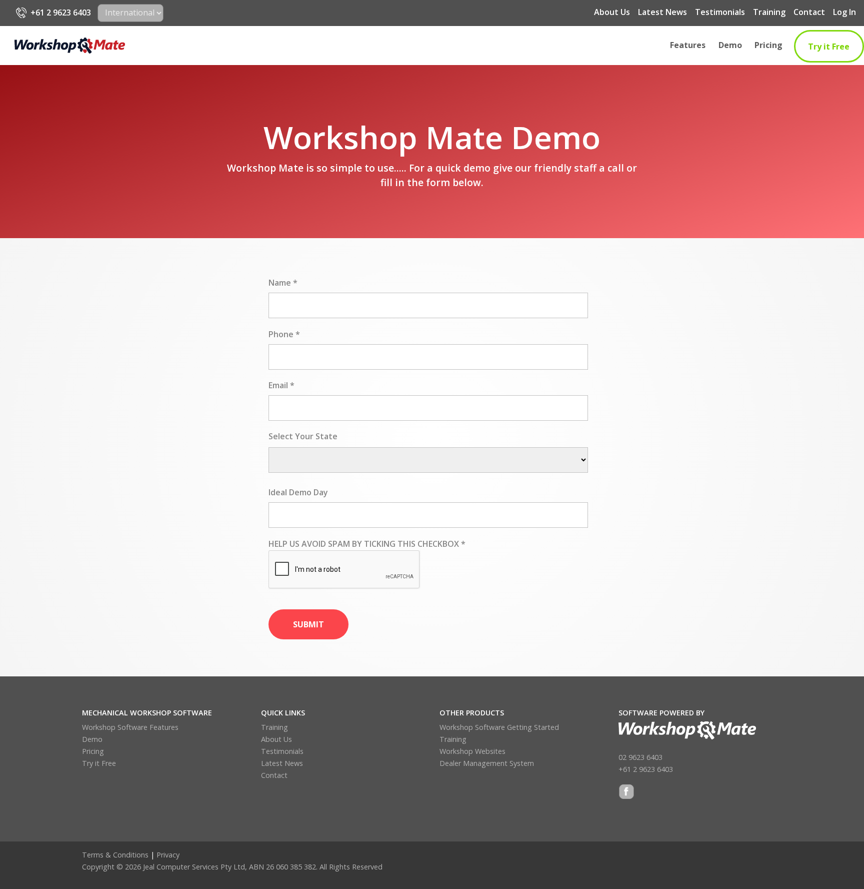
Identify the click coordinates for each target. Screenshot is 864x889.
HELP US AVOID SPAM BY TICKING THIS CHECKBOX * (367, 543)
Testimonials (720, 12)
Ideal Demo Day (298, 492)
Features (688, 45)
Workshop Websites (473, 751)
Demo (730, 45)
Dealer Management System (487, 763)
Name (283, 282)
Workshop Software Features (130, 727)
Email (281, 385)
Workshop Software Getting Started (499, 727)
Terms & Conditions (115, 854)
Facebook (626, 792)
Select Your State (303, 436)
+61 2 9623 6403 (60, 12)
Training (769, 12)
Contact (809, 12)
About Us (612, 12)
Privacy (168, 854)
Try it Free (829, 46)
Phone (284, 334)
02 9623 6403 (640, 757)
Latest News (662, 12)
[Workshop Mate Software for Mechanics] (69, 45)
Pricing (768, 45)
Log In (844, 12)
